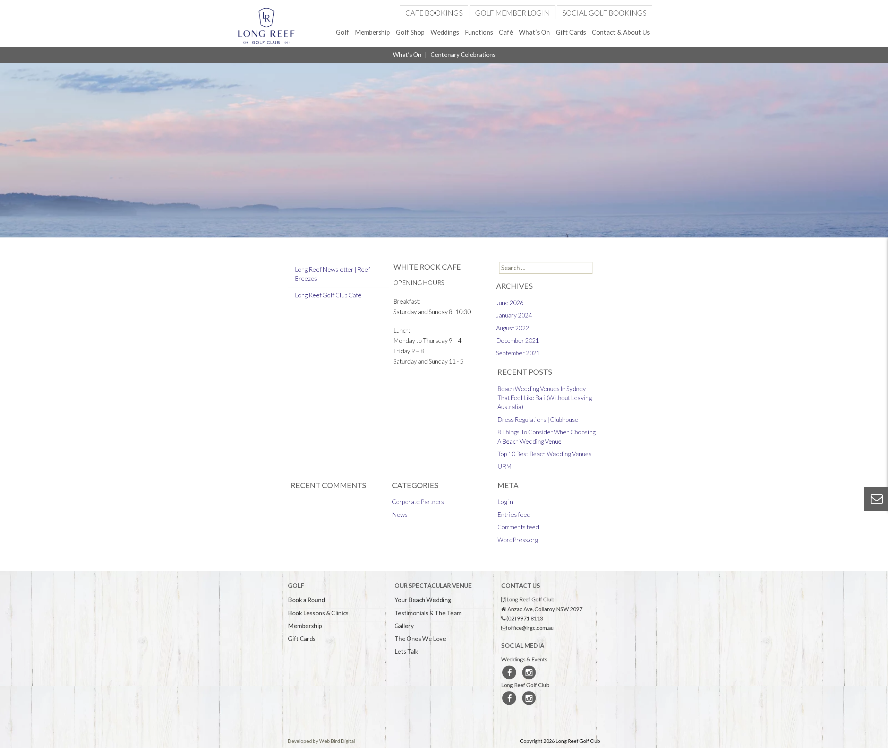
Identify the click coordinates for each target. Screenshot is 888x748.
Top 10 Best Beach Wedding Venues (544, 454)
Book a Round (306, 599)
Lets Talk (406, 651)
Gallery (404, 625)
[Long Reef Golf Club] (266, 25)
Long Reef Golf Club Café (328, 295)
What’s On (534, 32)
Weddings (444, 32)
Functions (479, 32)
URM (504, 466)
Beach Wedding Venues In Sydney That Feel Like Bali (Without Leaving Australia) (544, 398)
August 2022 (512, 328)
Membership (372, 32)
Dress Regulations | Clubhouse (537, 419)
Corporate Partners (418, 501)
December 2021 (517, 340)
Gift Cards (571, 32)
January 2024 (514, 315)
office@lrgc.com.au (531, 627)
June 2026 (509, 302)
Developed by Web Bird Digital (321, 741)
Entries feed (513, 514)
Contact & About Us (621, 32)
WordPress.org (517, 539)
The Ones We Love (420, 638)
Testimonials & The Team (428, 613)
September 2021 (518, 353)
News (400, 514)
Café (506, 32)
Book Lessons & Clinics (318, 613)
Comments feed (518, 527)
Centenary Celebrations (463, 54)
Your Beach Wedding (422, 599)
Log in (505, 501)
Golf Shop (410, 32)
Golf (342, 32)
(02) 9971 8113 (524, 618)
